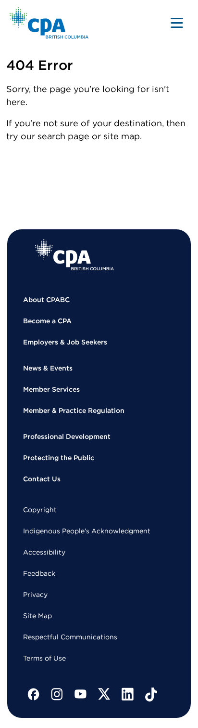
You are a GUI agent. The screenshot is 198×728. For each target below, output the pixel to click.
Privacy (35, 594)
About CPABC (46, 300)
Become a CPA (47, 321)
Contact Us (42, 479)
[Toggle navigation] (176, 22)
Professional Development (67, 436)
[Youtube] (80, 694)
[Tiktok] (151, 694)
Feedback (39, 573)
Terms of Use (44, 658)
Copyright (40, 510)
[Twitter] (104, 694)
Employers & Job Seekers (65, 342)
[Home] (74, 254)
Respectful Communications (70, 637)
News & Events (48, 368)
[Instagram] (57, 694)
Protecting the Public (58, 458)
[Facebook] (33, 694)
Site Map (37, 616)
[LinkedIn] (127, 694)
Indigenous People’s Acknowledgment (86, 531)
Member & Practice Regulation (73, 410)
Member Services (51, 389)
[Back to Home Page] (49, 23)
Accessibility (44, 552)
